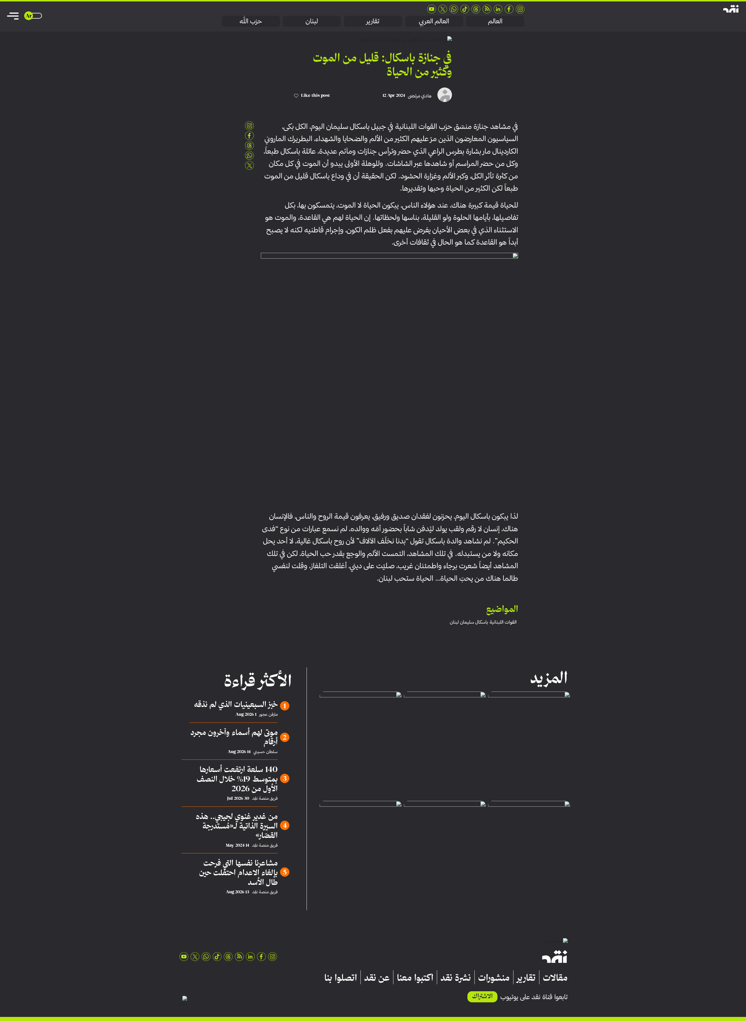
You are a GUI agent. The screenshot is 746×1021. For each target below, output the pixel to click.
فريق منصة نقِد (265, 798)
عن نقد (377, 977)
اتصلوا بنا (340, 977)
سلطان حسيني (266, 751)
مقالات (555, 977)
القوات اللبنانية (503, 622)
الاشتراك (482, 996)
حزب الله (251, 21)
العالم (495, 21)
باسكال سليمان (474, 622)
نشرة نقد (456, 977)
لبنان (312, 21)
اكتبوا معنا (415, 977)
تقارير (373, 21)
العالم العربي (434, 21)
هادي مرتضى (420, 96)
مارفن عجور (268, 714)
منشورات (494, 977)
